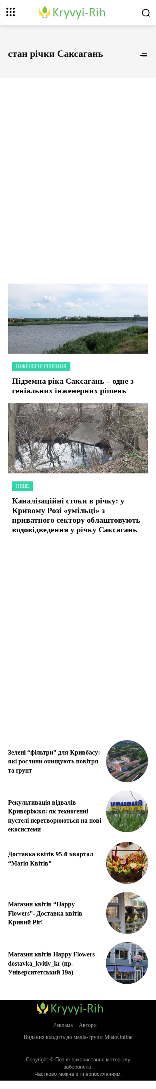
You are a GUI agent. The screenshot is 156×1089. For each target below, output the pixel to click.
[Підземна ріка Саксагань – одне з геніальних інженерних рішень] (78, 319)
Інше (22, 486)
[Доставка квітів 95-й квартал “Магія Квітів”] (127, 863)
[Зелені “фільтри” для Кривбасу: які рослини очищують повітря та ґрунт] (127, 761)
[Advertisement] (78, 172)
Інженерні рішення (41, 366)
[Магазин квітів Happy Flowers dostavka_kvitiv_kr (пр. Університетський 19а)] (127, 963)
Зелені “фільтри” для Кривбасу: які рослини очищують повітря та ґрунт (54, 761)
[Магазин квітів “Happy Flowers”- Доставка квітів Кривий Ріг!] (127, 913)
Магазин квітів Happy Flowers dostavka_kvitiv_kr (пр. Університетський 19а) (51, 963)
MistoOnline (118, 1037)
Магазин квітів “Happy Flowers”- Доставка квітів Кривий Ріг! (45, 913)
